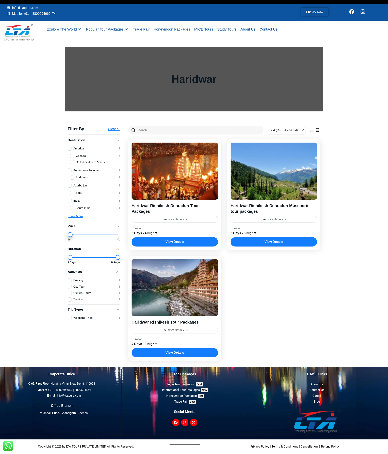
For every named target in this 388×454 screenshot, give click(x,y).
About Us (247, 29)
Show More (75, 216)
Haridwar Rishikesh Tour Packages (165, 322)
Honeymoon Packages (172, 29)
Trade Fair (141, 29)
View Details (175, 241)
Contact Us (268, 29)
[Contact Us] (317, 390)
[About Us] (317, 384)
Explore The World (62, 29)
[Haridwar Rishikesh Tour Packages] (175, 287)
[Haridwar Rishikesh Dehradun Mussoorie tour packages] (274, 171)
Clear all (114, 128)
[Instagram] (363, 11)
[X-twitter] (193, 422)
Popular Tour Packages (105, 29)
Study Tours (226, 29)
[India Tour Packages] (185, 384)
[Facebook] (352, 11)
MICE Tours (203, 29)
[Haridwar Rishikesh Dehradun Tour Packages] (175, 171)
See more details (173, 219)
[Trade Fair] (185, 402)
